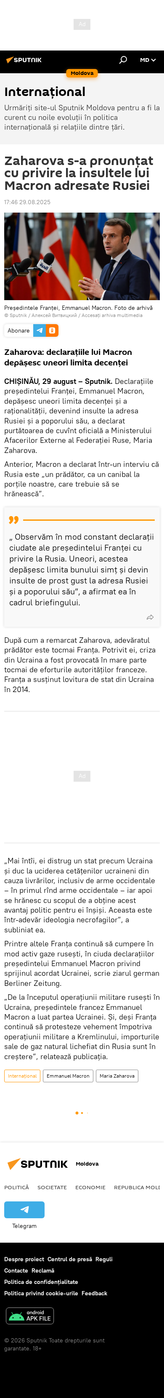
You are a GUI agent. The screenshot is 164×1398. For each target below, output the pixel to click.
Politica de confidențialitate (41, 1282)
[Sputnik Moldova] (25, 63)
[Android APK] (29, 1316)
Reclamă (43, 1270)
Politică (16, 1187)
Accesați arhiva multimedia (112, 315)
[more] (150, 617)
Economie (90, 1187)
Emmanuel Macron (68, 1076)
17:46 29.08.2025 (27, 202)
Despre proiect (24, 1259)
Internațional (22, 1076)
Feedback (94, 1293)
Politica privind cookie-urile (41, 1293)
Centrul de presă (70, 1259)
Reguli (104, 1259)
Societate (52, 1187)
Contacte (16, 1270)
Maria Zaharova (117, 1076)
